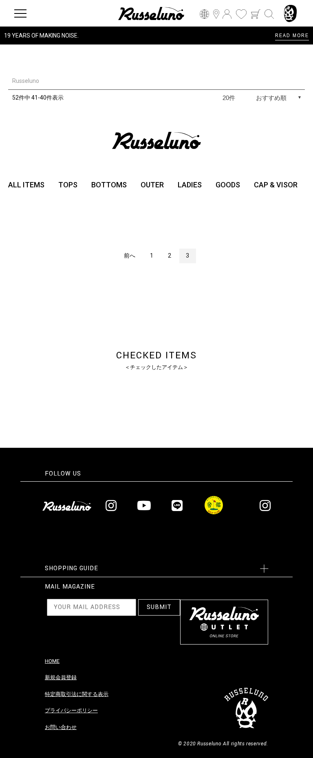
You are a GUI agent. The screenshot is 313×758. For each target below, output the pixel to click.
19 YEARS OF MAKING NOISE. (41, 35)
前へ (129, 255)
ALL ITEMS (26, 184)
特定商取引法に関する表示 (76, 694)
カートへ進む (187, 387)
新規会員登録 (61, 677)
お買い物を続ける (131, 387)
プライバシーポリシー (71, 710)
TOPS (67, 184)
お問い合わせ (61, 727)
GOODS (228, 184)
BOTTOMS (109, 184)
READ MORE (292, 35)
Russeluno (25, 81)
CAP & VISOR (276, 184)
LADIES (190, 184)
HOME (52, 661)
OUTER (152, 184)
